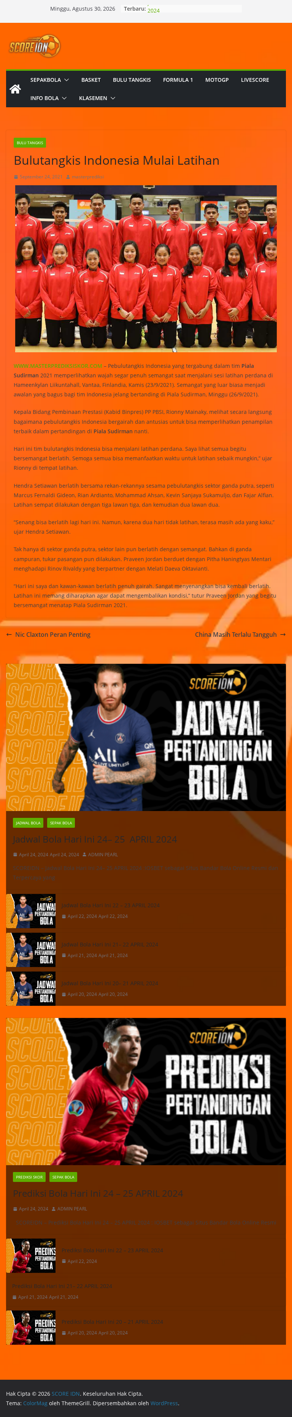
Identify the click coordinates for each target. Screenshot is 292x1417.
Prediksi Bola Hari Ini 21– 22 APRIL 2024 (62, 1286)
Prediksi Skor (29, 1177)
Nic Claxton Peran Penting (52, 634)
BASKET (91, 79)
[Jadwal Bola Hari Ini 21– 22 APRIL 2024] (31, 950)
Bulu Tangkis (30, 142)
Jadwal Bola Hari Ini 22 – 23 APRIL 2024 (111, 905)
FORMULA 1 (178, 79)
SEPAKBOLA (45, 79)
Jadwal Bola (28, 822)
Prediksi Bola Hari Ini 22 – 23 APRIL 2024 (112, 1250)
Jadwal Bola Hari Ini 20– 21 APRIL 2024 (110, 983)
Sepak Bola (61, 822)
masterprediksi (88, 176)
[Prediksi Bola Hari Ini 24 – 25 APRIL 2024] (146, 1091)
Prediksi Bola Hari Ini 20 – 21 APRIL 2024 (112, 1321)
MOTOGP (217, 79)
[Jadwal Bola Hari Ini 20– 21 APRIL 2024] (31, 989)
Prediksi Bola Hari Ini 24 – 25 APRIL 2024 (98, 1193)
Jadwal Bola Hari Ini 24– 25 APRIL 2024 (95, 839)
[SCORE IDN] (15, 89)
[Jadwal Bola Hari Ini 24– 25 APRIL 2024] (146, 737)
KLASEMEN (93, 98)
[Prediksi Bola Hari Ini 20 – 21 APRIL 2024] (31, 1327)
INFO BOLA (44, 98)
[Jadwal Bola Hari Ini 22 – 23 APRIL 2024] (31, 911)
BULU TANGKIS (132, 79)
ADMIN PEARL (103, 854)
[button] (65, 80)
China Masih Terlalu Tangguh (236, 634)
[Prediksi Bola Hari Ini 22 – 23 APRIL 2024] (31, 1256)
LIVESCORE (255, 79)
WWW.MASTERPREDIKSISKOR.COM (58, 365)
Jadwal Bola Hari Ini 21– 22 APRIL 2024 (110, 944)
